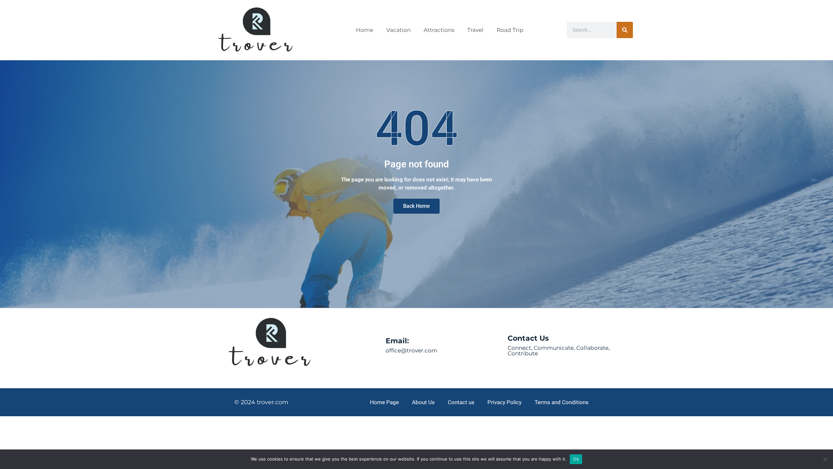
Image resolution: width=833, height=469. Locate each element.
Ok (576, 459)
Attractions (439, 30)
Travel (475, 30)
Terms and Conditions (562, 402)
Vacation (398, 30)
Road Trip (510, 30)
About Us (423, 402)
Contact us (461, 402)
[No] (825, 459)
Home (364, 30)
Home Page (384, 402)
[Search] (625, 30)
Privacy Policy (504, 402)
